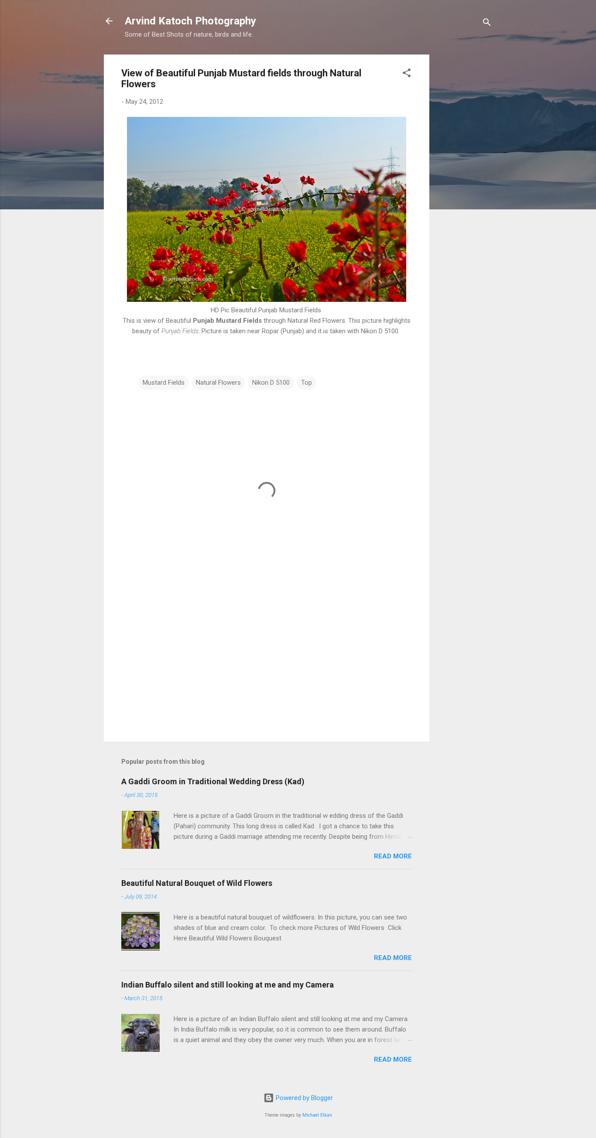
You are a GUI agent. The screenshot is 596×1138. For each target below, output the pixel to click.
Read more (393, 856)
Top (306, 382)
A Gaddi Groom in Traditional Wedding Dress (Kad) (213, 781)
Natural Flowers (218, 382)
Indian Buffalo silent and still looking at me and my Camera (227, 984)
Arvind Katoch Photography (190, 21)
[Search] (487, 23)
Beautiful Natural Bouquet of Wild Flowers (196, 883)
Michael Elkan (317, 1115)
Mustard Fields (164, 382)
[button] (406, 74)
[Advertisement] (464, 185)
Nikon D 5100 (271, 382)
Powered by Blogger (303, 1098)
